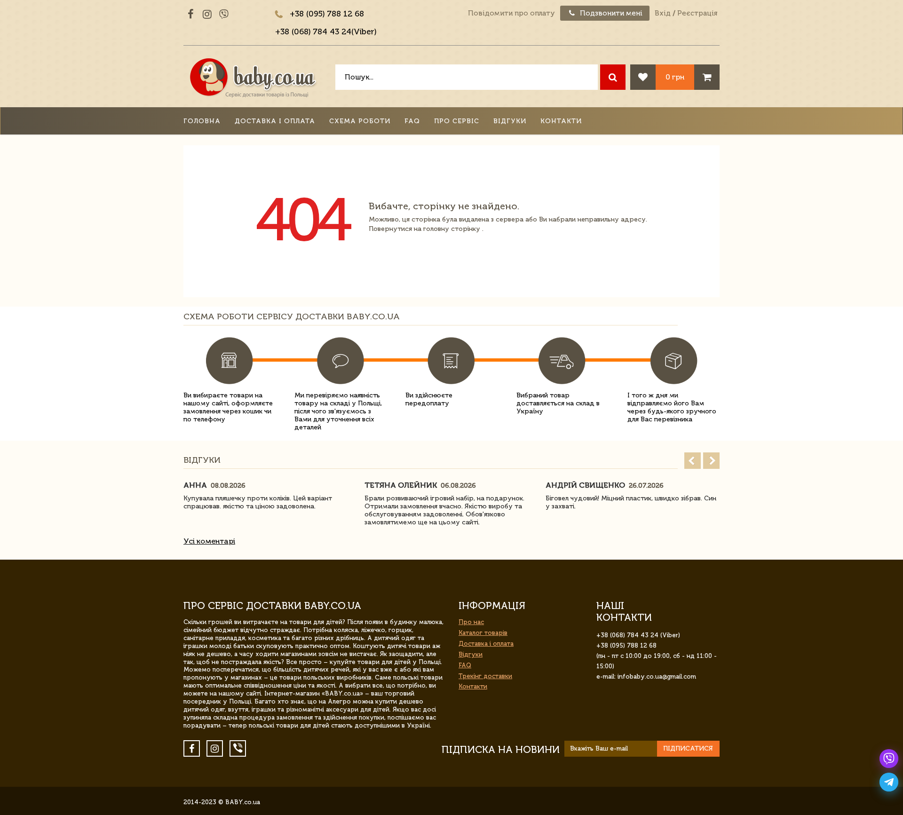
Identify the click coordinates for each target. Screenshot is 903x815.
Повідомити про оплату (511, 13)
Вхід (663, 13)
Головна (202, 121)
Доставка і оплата (275, 121)
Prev (692, 460)
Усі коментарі (209, 541)
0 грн (674, 76)
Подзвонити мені (610, 13)
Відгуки (509, 121)
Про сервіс (456, 121)
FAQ (412, 121)
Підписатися (688, 748)
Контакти (561, 121)
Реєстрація (697, 13)
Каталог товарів (483, 632)
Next (711, 460)
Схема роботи (359, 121)
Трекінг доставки (485, 676)
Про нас (471, 621)
